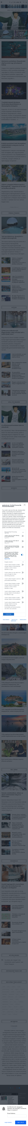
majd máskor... (8, 1122)
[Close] (25, 505)
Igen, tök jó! (21, 1122)
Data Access (14, 619)
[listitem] (14, 532)
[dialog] (14, 563)
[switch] (22, 536)
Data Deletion (6, 619)
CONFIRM (8, 614)
